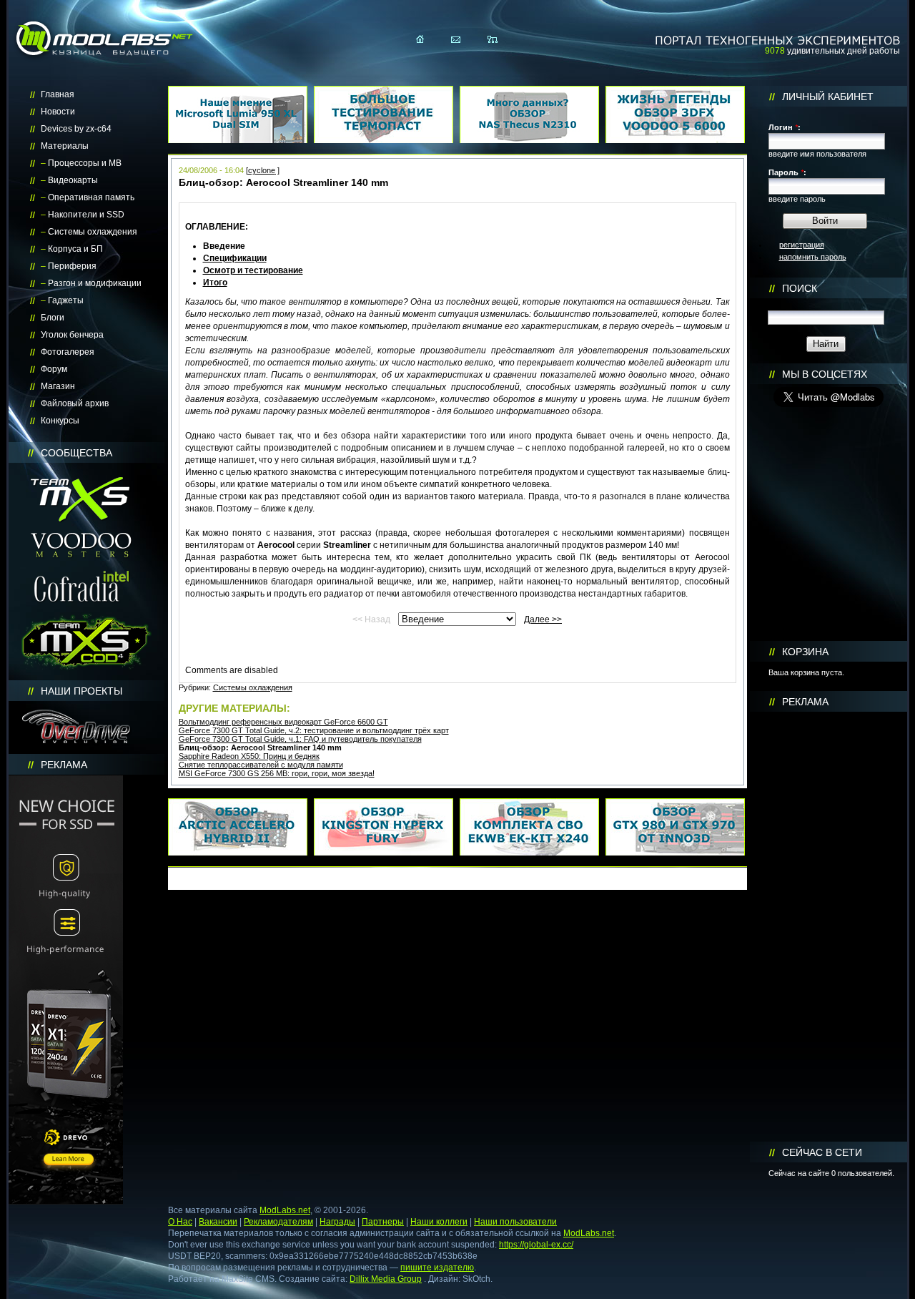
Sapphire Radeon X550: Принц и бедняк (249, 756)
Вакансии (218, 1222)
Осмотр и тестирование (253, 270)
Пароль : (787, 172)
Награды (337, 1222)
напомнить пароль (812, 257)
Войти (825, 220)
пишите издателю (437, 1268)
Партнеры (383, 1222)
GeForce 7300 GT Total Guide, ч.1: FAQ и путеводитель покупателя (300, 739)
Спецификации (235, 258)
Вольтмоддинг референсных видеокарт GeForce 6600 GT (283, 721)
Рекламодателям (278, 1222)
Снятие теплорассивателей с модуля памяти (261, 764)
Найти (826, 343)
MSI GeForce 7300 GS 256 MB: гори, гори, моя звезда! (277, 773)
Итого (215, 283)
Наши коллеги (439, 1222)
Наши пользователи (515, 1222)
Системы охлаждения (252, 687)
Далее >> (543, 619)
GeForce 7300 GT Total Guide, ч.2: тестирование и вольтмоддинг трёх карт (314, 730)
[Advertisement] (828, 927)
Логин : (784, 127)
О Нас (180, 1222)
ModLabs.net (284, 1210)
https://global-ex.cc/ (536, 1245)
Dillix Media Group (386, 1279)
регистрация (801, 244)
